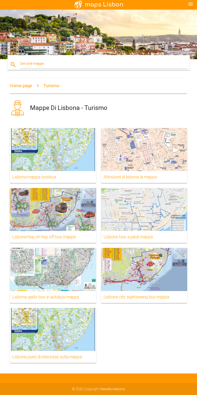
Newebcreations (112, 389)
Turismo (51, 85)
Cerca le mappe (32, 63)
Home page (21, 85)
